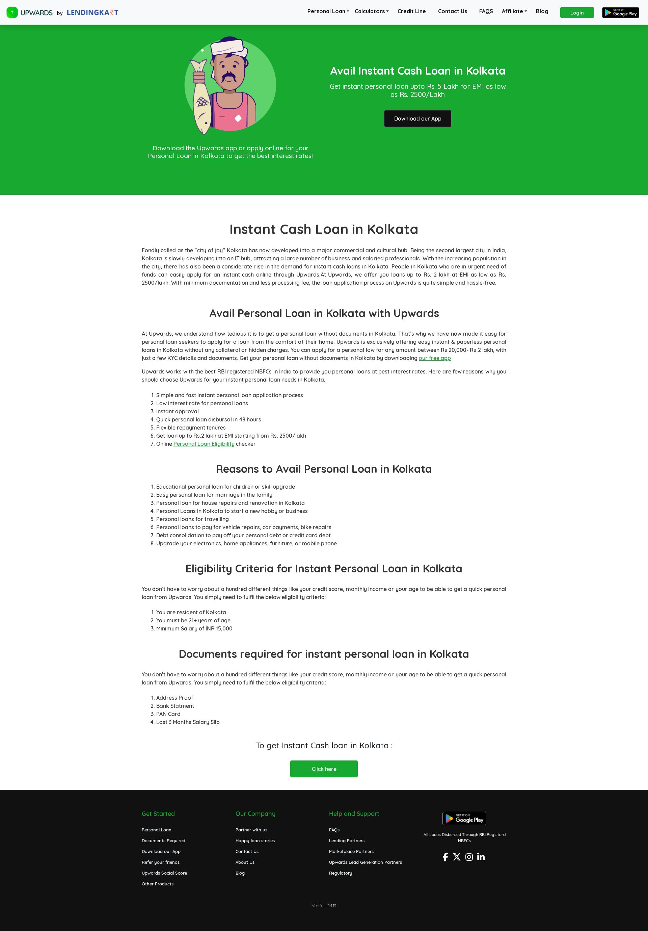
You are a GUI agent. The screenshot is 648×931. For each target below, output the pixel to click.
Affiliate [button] (512, 11)
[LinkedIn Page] (481, 859)
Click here (324, 769)
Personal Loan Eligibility (204, 443)
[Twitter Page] (458, 859)
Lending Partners (346, 840)
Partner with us (251, 829)
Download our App (417, 118)
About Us (245, 862)
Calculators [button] (370, 11)
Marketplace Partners (351, 851)
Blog (542, 11)
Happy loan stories (255, 840)
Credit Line (412, 11)
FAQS (486, 11)
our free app (435, 358)
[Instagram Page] (470, 859)
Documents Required (163, 840)
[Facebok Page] (446, 859)
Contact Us (452, 11)
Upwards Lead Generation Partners (365, 862)
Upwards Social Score (164, 873)
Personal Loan (326, 11)
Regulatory (340, 873)
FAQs (334, 829)
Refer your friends (161, 862)
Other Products (157, 883)
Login (577, 13)
